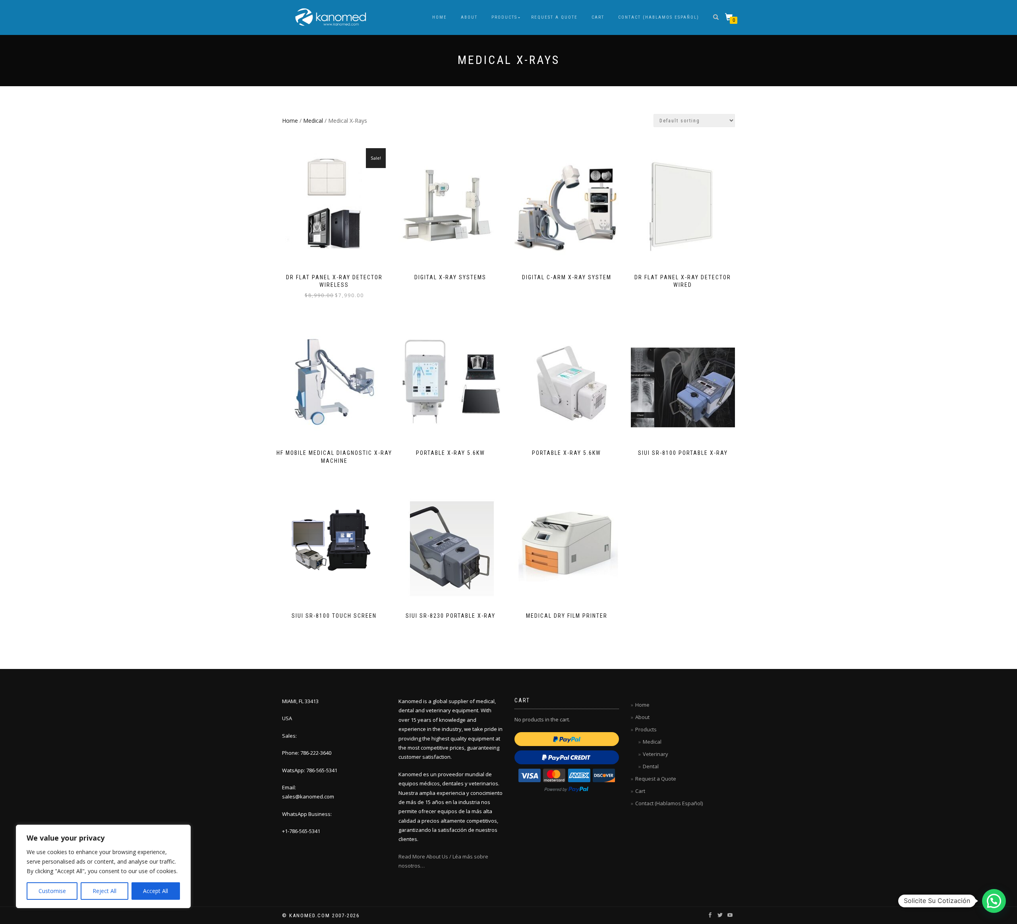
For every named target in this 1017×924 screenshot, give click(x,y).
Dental (651, 766)
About (469, 17)
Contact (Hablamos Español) (658, 17)
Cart (598, 17)
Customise (52, 891)
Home (439, 17)
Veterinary (655, 754)
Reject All (104, 891)
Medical (313, 120)
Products (504, 17)
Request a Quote (554, 17)
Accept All (155, 891)
